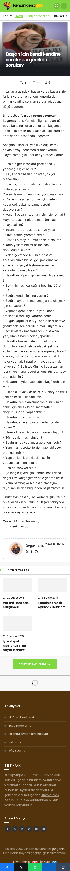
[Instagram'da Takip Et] (43, 829)
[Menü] (64, 6)
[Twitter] (27, 551)
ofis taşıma (17, 750)
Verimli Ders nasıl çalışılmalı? (16, 605)
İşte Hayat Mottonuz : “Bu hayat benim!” (14, 645)
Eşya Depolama (20, 726)
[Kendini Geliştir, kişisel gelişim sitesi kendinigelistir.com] (23, 6)
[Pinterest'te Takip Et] (29, 829)
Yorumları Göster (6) (33, 664)
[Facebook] (31, 551)
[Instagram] (36, 551)
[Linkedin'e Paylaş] (49, 867)
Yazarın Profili (54, 543)
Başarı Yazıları (39, 16)
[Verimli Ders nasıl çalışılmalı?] (17, 585)
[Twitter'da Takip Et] (15, 829)
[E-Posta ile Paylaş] (63, 867)
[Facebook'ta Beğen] (7, 829)
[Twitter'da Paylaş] (21, 867)
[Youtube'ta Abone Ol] (36, 829)
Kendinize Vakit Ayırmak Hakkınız (51, 605)
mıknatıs (15, 742)
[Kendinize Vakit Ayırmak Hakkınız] (52, 585)
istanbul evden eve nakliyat (28, 734)
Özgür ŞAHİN (35, 546)
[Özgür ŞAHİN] (16, 549)
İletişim (48, 862)
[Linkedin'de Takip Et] (22, 829)
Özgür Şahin (56, 849)
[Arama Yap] (57, 6)
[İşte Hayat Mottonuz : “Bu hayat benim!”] (17, 623)
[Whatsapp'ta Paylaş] (35, 867)
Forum (13, 16)
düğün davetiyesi (21, 717)
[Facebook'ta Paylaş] (7, 867)
